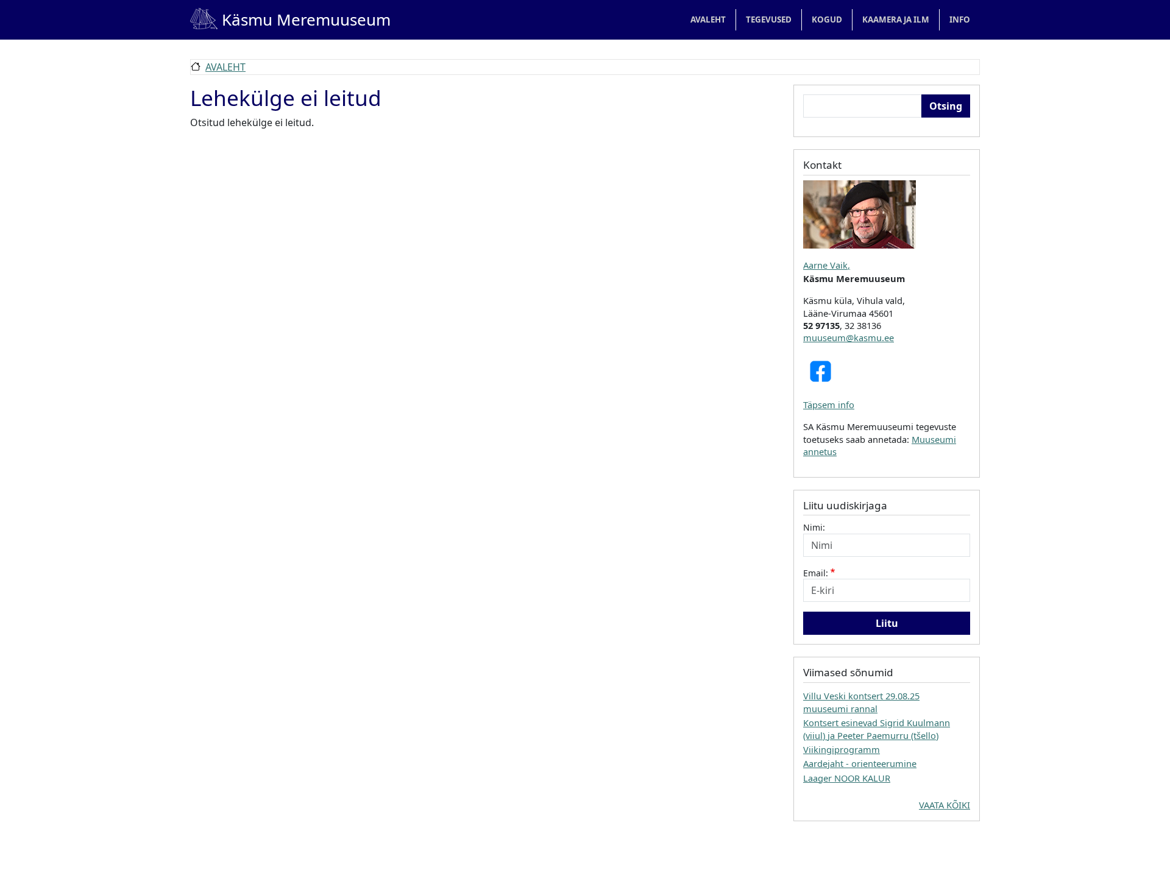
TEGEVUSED (769, 19)
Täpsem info (828, 404)
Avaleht (708, 19)
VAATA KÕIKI (944, 805)
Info (959, 19)
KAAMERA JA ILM (895, 19)
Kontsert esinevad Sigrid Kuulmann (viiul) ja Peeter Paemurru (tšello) (876, 728)
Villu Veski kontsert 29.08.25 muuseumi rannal (861, 702)
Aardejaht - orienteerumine (859, 763)
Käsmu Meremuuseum (290, 19)
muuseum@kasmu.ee (848, 337)
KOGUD (827, 19)
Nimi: (814, 527)
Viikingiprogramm (841, 749)
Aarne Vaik (825, 265)
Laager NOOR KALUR (846, 778)
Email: (815, 573)
